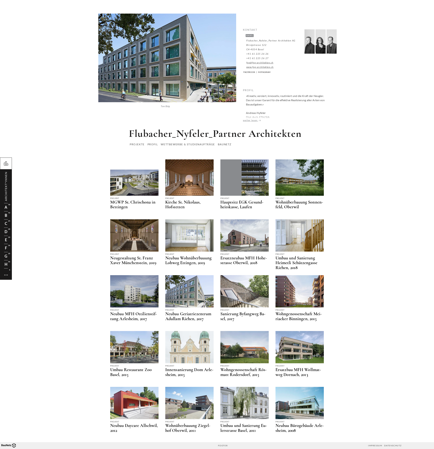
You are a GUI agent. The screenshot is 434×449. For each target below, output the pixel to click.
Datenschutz (393, 446)
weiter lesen (250, 120)
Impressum (375, 446)
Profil (152, 144)
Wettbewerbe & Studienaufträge (188, 144)
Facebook (249, 72)
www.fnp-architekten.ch (260, 67)
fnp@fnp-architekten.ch (259, 62)
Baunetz (224, 144)
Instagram (264, 72)
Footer (223, 446)
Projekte (137, 144)
